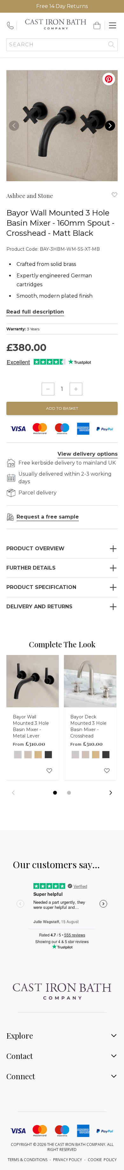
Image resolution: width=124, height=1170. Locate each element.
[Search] (111, 44)
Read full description (35, 312)
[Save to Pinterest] (108, 79)
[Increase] (76, 389)
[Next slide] (111, 793)
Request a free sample (48, 517)
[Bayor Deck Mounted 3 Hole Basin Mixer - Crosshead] (90, 681)
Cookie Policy (102, 1159)
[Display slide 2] (69, 793)
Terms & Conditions (27, 1159)
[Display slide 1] (55, 793)
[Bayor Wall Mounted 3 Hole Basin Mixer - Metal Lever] (32, 681)
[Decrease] (48, 389)
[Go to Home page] (55, 24)
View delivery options (88, 454)
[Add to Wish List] (114, 194)
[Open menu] (112, 25)
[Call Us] (10, 25)
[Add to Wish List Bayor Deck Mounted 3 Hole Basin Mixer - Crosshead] (107, 770)
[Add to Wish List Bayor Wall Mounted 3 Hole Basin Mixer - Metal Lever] (49, 770)
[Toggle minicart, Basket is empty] (97, 25)
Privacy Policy (67, 1159)
